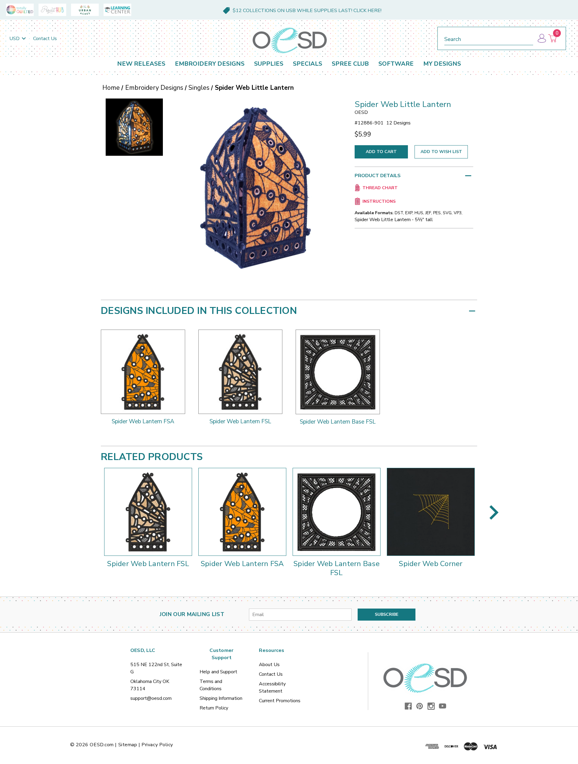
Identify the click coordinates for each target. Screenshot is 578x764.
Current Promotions (279, 700)
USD (15, 38)
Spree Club (350, 64)
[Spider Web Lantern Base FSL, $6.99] (337, 512)
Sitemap (127, 744)
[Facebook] (408, 706)
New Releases (141, 64)
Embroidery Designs (209, 64)
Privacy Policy (157, 744)
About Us (269, 664)
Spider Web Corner (430, 563)
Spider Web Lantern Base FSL (336, 568)
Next (494, 512)
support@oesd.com (151, 698)
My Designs (442, 64)
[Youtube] (442, 706)
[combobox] (488, 38)
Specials (307, 64)
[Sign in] (541, 38)
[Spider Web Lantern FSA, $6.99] (242, 512)
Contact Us (45, 38)
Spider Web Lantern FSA (242, 563)
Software (396, 64)
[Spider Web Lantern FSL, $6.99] (148, 512)
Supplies (268, 64)
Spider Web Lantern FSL (148, 563)
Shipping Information (221, 698)
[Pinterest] (419, 706)
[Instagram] (431, 706)
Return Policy (214, 708)
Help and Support (218, 671)
